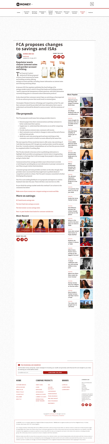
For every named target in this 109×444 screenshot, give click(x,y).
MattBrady (26, 56)
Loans (37, 387)
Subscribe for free (55, 372)
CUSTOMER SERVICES (21, 385)
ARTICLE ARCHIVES (20, 387)
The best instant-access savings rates (28, 208)
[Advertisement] (54, 29)
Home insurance (52, 393)
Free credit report (53, 398)
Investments (51, 403)
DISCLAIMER (19, 397)
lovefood (64, 385)
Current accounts (41, 397)
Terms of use (48, 415)
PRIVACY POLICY (20, 392)
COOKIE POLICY (20, 394)
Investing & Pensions (74, 12)
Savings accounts (41, 394)
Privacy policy (55, 415)
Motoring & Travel (66, 12)
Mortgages (39, 389)
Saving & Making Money (50, 12)
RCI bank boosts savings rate (25, 200)
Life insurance (39, 392)
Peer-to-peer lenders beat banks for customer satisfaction (34, 211)
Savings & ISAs (82, 12)
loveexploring (66, 387)
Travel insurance (52, 396)
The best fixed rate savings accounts (27, 204)
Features (90, 12)
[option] (24, 226)
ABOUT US (18, 399)
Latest (18, 12)
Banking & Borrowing (34, 12)
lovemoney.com (53, 413)
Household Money (26, 12)
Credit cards (39, 385)
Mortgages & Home (42, 12)
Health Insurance (53, 401)
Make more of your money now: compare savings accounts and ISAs (37, 191)
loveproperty (65, 389)
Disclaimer (61, 415)
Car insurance (52, 391)
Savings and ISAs (28, 54)
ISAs (49, 385)
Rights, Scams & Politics (58, 12)
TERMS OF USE (19, 389)
